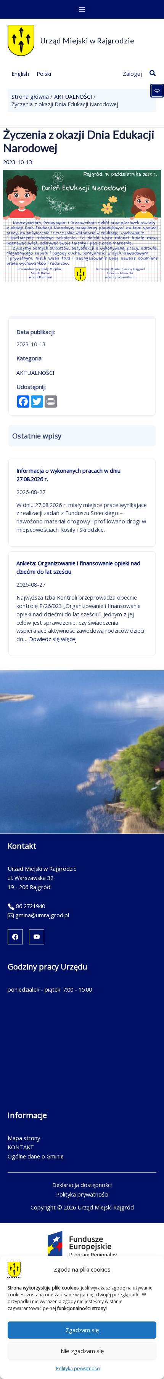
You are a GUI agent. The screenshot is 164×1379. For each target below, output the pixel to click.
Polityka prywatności (78, 1368)
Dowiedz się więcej (53, 639)
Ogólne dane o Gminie (36, 1156)
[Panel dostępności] (157, 91)
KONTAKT (21, 1147)
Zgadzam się (82, 1330)
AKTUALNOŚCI (35, 372)
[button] (153, 73)
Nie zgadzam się (82, 1351)
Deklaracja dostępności (82, 1185)
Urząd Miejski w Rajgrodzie (87, 40)
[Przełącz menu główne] (82, 10)
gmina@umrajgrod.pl (42, 915)
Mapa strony (24, 1138)
